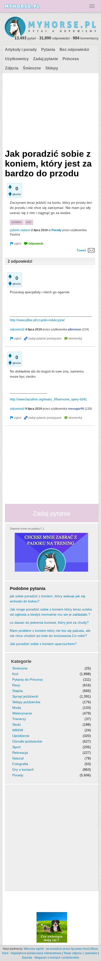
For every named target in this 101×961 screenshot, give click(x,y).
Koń (15, 674)
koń (28, 222)
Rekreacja (20, 753)
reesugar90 (76, 408)
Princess (71, 59)
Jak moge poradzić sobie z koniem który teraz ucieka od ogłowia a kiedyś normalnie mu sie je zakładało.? (51, 611)
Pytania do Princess (27, 679)
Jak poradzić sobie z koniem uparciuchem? (43, 644)
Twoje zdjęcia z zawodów (80, 953)
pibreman (74, 329)
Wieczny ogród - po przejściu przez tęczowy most (56, 948)
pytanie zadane (20, 230)
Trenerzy (19, 719)
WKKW (17, 730)
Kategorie (21, 661)
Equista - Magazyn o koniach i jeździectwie (50, 957)
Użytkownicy (17, 59)
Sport (16, 747)
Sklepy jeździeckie (26, 702)
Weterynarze (22, 713)
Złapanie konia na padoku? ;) (27, 528)
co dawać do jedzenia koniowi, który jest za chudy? (49, 622)
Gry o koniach (23, 769)
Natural (18, 758)
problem (16, 222)
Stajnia (17, 691)
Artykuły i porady (21, 49)
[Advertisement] (50, 110)
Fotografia (20, 764)
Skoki (16, 724)
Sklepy (51, 68)
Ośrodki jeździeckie (27, 741)
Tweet (81, 250)
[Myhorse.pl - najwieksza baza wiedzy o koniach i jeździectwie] (50, 27)
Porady (56, 230)
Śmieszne (32, 68)
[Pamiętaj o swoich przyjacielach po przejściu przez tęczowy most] (52, 927)
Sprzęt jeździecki (25, 696)
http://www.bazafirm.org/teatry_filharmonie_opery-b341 (48, 399)
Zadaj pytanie (45, 59)
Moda (16, 708)
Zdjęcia (11, 68)
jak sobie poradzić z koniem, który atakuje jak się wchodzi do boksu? (47, 598)
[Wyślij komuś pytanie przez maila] (91, 250)
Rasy (16, 685)
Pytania (48, 49)
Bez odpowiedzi (74, 49)
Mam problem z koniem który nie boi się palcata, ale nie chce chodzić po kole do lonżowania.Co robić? (50, 633)
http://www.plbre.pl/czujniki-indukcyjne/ (37, 320)
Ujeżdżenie (20, 736)
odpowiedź (17, 329)
